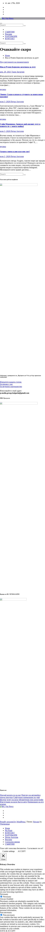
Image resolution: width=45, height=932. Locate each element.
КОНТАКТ (10, 39)
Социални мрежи (12, 842)
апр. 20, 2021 (6, 72)
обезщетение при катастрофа (31, 800)
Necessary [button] (4, 894)
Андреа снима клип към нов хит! (15, 151)
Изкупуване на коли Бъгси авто (13, 802)
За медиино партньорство (11, 386)
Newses (36, 822)
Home (7, 55)
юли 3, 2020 (5, 102)
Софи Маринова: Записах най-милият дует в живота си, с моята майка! (20, 125)
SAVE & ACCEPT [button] (7, 931)
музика (3, 89)
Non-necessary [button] (6, 912)
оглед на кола (12, 800)
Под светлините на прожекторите (14, 62)
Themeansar (5, 824)
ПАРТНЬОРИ (11, 36)
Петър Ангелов (17, 102)
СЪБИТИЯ (9, 32)
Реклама (8, 34)
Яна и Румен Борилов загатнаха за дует (18, 67)
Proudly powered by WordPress (13, 822)
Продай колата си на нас (10, 795)
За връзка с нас (6, 384)
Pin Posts (8, 830)
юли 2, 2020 (5, 156)
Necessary (7, 897)
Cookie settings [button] (8, 851)
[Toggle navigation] (1, 23)
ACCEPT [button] (22, 851)
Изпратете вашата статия (11, 382)
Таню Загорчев (18, 72)
